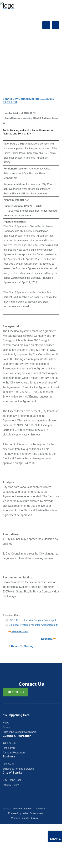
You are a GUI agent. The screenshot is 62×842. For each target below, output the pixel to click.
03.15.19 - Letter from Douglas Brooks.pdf (32, 620)
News (6, 722)
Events (7, 727)
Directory (16, 692)
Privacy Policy (11, 784)
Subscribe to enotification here (19, 731)
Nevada (40, 808)
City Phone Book (12, 779)
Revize (25, 813)
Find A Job (8, 763)
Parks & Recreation (14, 752)
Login (34, 818)
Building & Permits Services (18, 768)
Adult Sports (9, 743)
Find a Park (9, 747)
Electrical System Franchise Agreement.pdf (33, 624)
